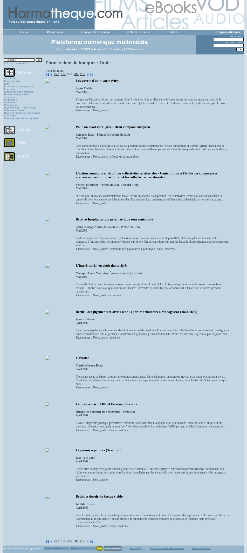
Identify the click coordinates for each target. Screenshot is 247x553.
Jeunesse (9, 97)
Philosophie (10, 105)
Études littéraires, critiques (18, 91)
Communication (12, 81)
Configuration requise (95, 32)
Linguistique (11, 99)
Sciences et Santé (14, 110)
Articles (25, 129)
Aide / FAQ (136, 548)
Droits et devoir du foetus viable (99, 496)
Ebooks (25, 72)
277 (56, 74)
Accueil (24, 32)
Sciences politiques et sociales (21, 118)
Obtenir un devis (138, 32)
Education (9, 89)
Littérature (9, 102)
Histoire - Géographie (16, 94)
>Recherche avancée (16, 63)
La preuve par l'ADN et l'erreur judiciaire (106, 404)
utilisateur (237, 36)
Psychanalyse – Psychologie (20, 107)
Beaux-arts (10, 78)
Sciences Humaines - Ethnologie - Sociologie (23, 114)
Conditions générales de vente (167, 548)
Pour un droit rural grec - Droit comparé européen (113, 127)
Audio (23, 155)
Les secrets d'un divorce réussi (97, 81)
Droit (6, 83)
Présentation (55, 32)
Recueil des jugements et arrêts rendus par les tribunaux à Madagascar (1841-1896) (136, 312)
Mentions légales (201, 548)
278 (63, 74)
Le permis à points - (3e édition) (99, 450)
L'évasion (82, 358)
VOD (21, 142)
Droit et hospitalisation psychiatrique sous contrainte (114, 219)
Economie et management (19, 86)
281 (82, 74)
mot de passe (235, 42)
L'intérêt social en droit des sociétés (101, 265)
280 (76, 74)
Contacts (172, 32)
